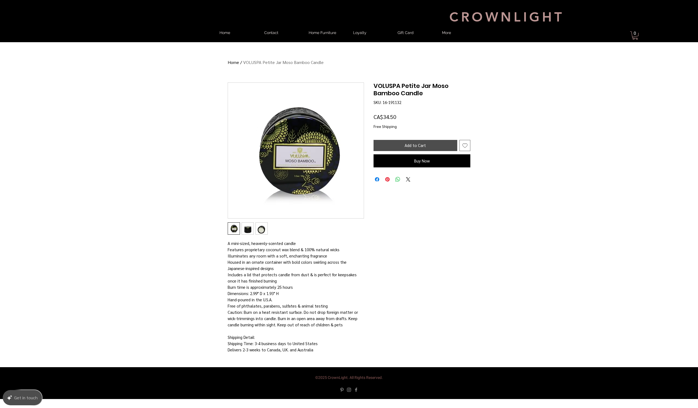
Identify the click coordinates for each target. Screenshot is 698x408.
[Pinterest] (342, 398)
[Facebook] (356, 398)
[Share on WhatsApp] (398, 188)
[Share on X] (408, 188)
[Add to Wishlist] (465, 154)
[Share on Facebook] (377, 188)
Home (233, 67)
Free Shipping (385, 130)
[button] (635, 35)
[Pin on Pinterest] (387, 188)
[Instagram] (349, 398)
